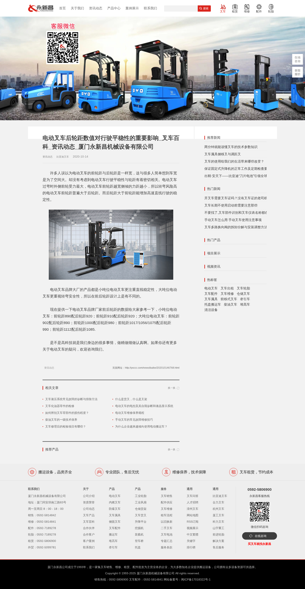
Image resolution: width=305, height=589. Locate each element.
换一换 (171, 387)
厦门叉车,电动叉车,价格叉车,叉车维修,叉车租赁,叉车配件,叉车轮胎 (40, 8)
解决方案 (218, 541)
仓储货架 (140, 508)
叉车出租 (227, 288)
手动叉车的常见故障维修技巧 (134, 419)
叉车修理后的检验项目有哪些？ (65, 426)
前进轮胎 (218, 534)
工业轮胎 (140, 496)
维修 (247, 11)
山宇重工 (218, 528)
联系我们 (150, 8)
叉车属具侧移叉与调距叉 (222, 154)
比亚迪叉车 (220, 496)
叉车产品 (89, 515)
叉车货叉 (140, 515)
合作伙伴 (89, 528)
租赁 (235, 11)
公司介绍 (89, 496)
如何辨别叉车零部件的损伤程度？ (67, 412)
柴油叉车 (230, 304)
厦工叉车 (218, 515)
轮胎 (271, 11)
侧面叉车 (115, 521)
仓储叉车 (243, 293)
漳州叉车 (192, 508)
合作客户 (89, 534)
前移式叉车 (229, 299)
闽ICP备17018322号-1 (196, 579)
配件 (259, 11)
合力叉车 (218, 502)
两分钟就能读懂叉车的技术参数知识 (230, 147)
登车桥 (139, 541)
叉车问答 (192, 496)
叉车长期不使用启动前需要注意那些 (230, 205)
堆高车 (245, 304)
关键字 (191, 541)
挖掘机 (139, 528)
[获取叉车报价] (297, 72)
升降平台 (140, 521)
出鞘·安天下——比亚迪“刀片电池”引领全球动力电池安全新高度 (250, 176)
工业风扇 (140, 502)
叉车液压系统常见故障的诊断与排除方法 (71, 399)
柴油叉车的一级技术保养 (61, 419)
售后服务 (218, 547)
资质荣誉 (89, 502)
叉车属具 (211, 299)
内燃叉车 (115, 502)
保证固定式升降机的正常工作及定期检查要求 (237, 168)
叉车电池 (166, 534)
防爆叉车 (115, 508)
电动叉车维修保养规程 (129, 412)
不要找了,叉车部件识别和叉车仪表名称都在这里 (239, 212)
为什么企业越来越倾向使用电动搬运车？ (141, 426)
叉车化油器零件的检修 (59, 406)
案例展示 (132, 8)
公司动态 (89, 508)
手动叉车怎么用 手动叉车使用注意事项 (233, 220)
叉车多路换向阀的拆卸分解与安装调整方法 (235, 227)
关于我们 (77, 8)
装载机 (139, 534)
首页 (62, 8)
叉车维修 (227, 293)
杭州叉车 (218, 508)
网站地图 (192, 515)
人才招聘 (192, 502)
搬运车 (113, 534)
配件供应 (166, 502)
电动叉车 (211, 288)
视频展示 (192, 528)
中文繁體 (192, 534)
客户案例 (89, 541)
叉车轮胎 (243, 288)
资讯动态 (95, 8)
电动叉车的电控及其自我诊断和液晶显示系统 (144, 406)
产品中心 (114, 8)
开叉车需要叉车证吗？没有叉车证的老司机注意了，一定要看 (249, 198)
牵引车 (245, 299)
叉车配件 (211, 293)
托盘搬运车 (212, 304)
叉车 (223, 11)
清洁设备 (211, 310)
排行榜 (191, 547)
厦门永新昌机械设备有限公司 (155, 573)
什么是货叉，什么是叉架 (131, 399)
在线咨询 (260, 536)
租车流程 (166, 515)
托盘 (138, 547)
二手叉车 (166, 528)
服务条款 (166, 547)
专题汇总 (166, 541)
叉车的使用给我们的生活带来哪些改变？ (234, 161)
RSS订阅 (192, 521)
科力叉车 (218, 521)
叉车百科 (89, 521)
